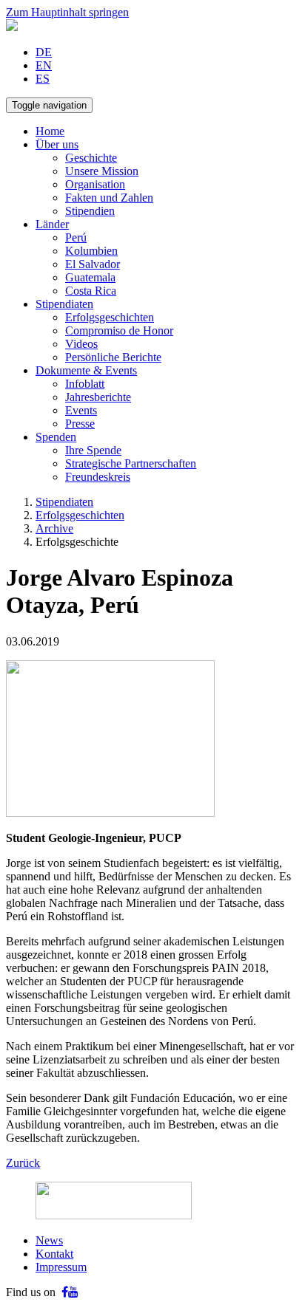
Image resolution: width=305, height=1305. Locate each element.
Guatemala (90, 277)
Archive (54, 528)
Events (81, 410)
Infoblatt (84, 383)
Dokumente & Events (86, 370)
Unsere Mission (101, 171)
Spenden (56, 437)
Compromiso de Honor (119, 330)
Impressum (61, 1267)
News (49, 1240)
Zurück (23, 1163)
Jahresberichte (98, 397)
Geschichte (91, 157)
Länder (52, 224)
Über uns (57, 144)
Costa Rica (90, 290)
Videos (81, 344)
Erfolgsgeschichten (109, 317)
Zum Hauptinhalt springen (67, 12)
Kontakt (54, 1253)
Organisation (95, 184)
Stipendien (90, 211)
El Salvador (92, 264)
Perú (76, 237)
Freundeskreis (97, 476)
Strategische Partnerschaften (130, 463)
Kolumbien (91, 250)
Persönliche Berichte (113, 357)
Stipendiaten (64, 304)
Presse (80, 423)
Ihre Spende (93, 450)
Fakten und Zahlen (109, 197)
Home (50, 131)
